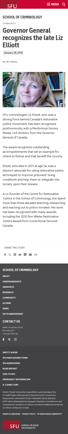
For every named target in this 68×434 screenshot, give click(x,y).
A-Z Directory (11, 384)
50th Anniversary (13, 313)
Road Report (10, 368)
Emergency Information (16, 379)
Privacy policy (29, 414)
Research (8, 292)
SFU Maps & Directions (15, 357)
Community (9, 297)
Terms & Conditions (11, 414)
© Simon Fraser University (49, 414)
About (6, 276)
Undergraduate (12, 281)
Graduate (8, 286)
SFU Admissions (11, 363)
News (6, 308)
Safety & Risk (10, 352)
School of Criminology (22, 17)
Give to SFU (9, 374)
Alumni (7, 303)
